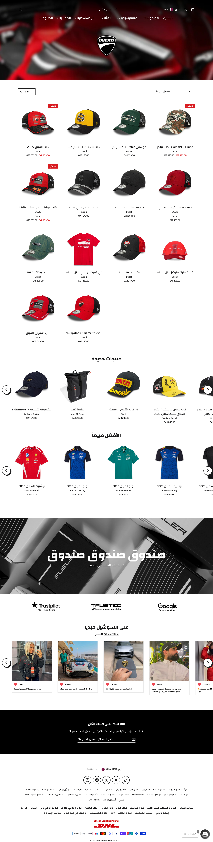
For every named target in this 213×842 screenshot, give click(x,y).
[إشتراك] (133, 739)
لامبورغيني (120, 789)
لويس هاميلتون (74, 795)
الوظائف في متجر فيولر (75, 813)
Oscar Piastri (138, 795)
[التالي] (207, 389)
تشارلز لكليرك (91, 795)
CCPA (113, 813)
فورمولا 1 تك (159, 789)
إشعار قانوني (162, 813)
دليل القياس (107, 808)
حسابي (33, 808)
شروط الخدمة (125, 813)
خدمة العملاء (91, 808)
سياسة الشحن (186, 808)
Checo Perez (95, 800)
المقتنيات (64, 18)
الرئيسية (168, 18)
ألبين (96, 789)
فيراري (88, 789)
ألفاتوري (146, 789)
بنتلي (121, 800)
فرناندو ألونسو (154, 795)
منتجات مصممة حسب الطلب (161, 808)
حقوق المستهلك (99, 813)
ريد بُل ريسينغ (63, 789)
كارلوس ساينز (108, 795)
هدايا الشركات (137, 808)
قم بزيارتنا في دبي (49, 808)
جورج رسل (184, 795)
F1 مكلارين (106, 789)
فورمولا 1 (152, 18)
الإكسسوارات (84, 18)
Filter (26, 92)
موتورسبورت (127, 18)
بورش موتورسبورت (178, 789)
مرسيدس (77, 789)
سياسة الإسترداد (52, 813)
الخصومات (46, 18)
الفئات (106, 18)
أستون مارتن (109, 800)
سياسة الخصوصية (144, 813)
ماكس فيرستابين (54, 795)
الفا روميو (134, 789)
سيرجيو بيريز (170, 795)
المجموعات (48, 789)
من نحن (23, 808)
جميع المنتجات (32, 789)
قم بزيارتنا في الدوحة (71, 808)
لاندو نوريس (123, 795)
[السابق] (6, 389)
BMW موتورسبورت (34, 795)
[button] (205, 834)
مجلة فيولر (121, 808)
